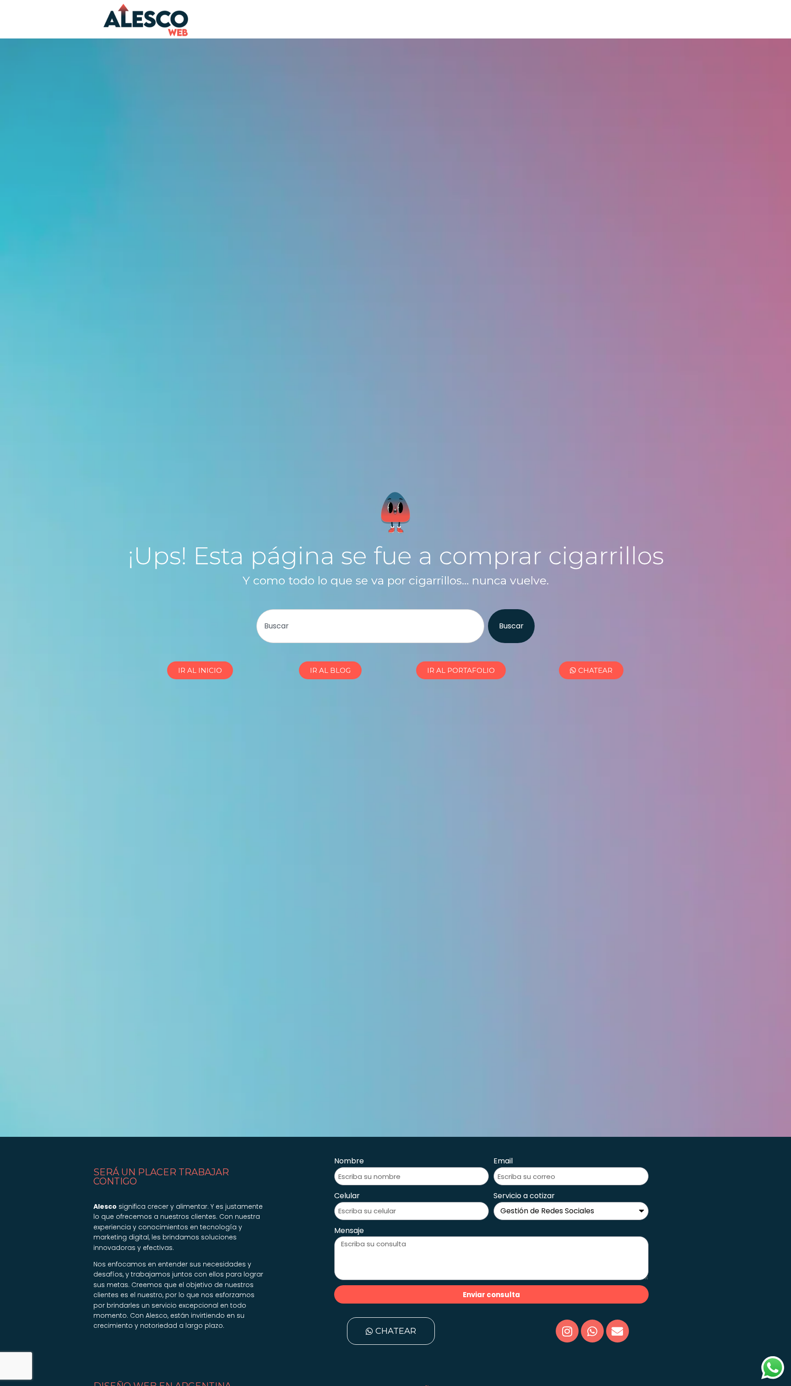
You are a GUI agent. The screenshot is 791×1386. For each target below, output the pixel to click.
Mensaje (349, 1230)
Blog (542, 18)
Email (503, 1161)
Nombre (349, 1161)
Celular (347, 1195)
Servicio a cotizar (524, 1195)
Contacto (579, 18)
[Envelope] (617, 1331)
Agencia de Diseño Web (248, 18)
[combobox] (370, 626)
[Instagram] (567, 1331)
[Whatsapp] (592, 1331)
